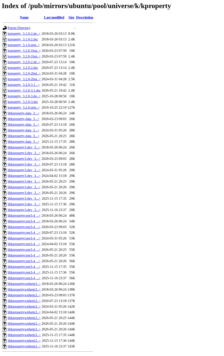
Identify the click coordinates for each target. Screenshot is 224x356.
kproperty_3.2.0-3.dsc (23, 102)
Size (71, 17)
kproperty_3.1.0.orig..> (24, 45)
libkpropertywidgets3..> (24, 284)
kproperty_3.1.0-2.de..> (24, 33)
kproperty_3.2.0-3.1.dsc (24, 90)
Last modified (54, 17)
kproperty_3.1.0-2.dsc (23, 39)
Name (24, 17)
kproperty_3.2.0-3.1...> (24, 85)
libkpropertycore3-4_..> (24, 215)
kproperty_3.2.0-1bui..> (24, 50)
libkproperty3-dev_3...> (24, 147)
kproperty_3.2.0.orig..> (24, 107)
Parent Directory (19, 28)
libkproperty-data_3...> (23, 113)
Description (84, 17)
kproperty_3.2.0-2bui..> (24, 73)
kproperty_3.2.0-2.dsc (23, 68)
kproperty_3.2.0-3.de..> (24, 96)
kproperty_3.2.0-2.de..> (24, 62)
